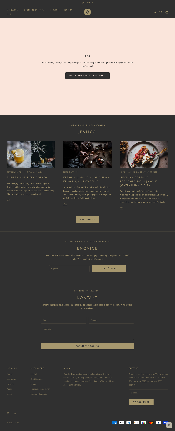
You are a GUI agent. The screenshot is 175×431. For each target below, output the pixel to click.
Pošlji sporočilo (87, 346)
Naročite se (141, 402)
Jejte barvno (70, 172)
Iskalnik (33, 374)
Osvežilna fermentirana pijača (25, 172)
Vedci (9, 394)
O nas (33, 384)
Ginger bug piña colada (27, 177)
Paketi (9, 389)
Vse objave (87, 219)
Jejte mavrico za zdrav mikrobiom (139, 172)
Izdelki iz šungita (34, 10)
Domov (10, 374)
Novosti (10, 384)
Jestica (68, 10)
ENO (79, 259)
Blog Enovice (36, 379)
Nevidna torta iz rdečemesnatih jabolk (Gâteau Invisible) (138, 181)
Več (8, 200)
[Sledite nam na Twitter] (8, 413)
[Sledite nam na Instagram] (15, 413)
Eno (9, 14)
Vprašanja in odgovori (40, 389)
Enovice (54, 10)
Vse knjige (11, 379)
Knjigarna (12, 10)
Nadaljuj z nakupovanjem (87, 76)
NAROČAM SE (108, 268)
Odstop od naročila (38, 394)
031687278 (87, 3)
